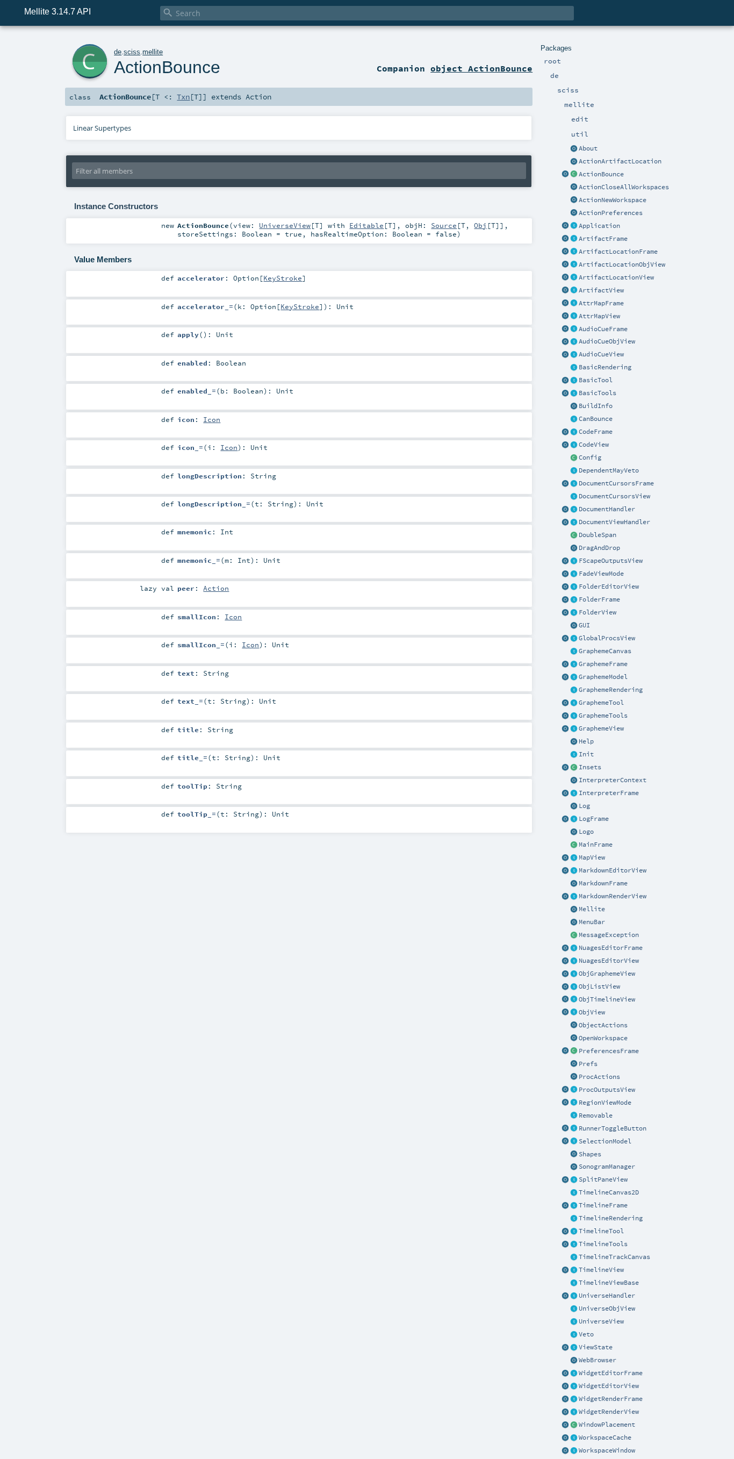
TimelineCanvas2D (609, 1192)
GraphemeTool (601, 702)
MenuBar (592, 922)
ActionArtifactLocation (620, 161)
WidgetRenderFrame (611, 1399)
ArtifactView (601, 290)
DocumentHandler (607, 509)
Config (590, 457)
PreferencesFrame (609, 1051)
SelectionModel (605, 1141)
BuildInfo (596, 406)
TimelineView (601, 1270)
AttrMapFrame (601, 303)
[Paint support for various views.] (574, 367)
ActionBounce (601, 174)
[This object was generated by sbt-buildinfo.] (574, 406)
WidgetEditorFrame (611, 1373)
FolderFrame (599, 599)
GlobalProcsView (607, 638)
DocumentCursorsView (614, 496)
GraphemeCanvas (605, 651)
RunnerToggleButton (612, 1128)
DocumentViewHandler (614, 522)
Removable (596, 1115)
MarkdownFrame (603, 883)
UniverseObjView (607, 1308)
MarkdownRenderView (612, 896)
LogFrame (594, 819)
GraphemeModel (603, 677)
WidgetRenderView (609, 1411)
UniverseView (601, 1321)
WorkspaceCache (605, 1437)
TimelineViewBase (609, 1282)
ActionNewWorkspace (612, 200)
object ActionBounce (481, 68)
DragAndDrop (599, 548)
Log (584, 806)
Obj (480, 225)
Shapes (590, 1154)
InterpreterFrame (609, 793)
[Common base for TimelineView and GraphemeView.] (574, 1283)
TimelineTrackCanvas (614, 1257)
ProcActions (599, 1077)
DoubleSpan (597, 535)
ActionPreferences (611, 213)
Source (444, 225)
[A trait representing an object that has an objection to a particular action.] (574, 1335)
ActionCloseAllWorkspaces (624, 187)
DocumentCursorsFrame (616, 483)
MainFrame (596, 844)
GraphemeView (601, 728)
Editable (366, 225)
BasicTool (596, 380)
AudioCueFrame (603, 329)
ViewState (596, 1347)
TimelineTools (603, 1244)
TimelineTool (601, 1231)
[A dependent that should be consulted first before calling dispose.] (574, 471)
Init (586, 754)
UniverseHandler (607, 1295)
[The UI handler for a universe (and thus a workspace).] (574, 1296)
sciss (132, 52)
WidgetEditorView (609, 1386)
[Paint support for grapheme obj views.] (574, 690)
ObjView (592, 1012)
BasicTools (597, 393)
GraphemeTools (603, 715)
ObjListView (599, 986)
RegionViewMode (605, 1102)
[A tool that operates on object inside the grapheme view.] (574, 703)
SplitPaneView (603, 1179)
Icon (211, 419)
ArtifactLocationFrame (618, 251)
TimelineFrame (603, 1205)
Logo (586, 831)
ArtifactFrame (603, 238)
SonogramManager (607, 1166)
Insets (590, 767)
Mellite (592, 909)
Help (586, 741)
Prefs (588, 1064)
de (117, 52)
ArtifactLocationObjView (622, 264)
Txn (183, 97)
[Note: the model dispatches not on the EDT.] (574, 509)
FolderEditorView (609, 586)
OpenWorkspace (603, 1038)
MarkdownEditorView (612, 870)
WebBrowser (597, 1360)
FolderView (597, 612)
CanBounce (596, 419)
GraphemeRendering (611, 689)
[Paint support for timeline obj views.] (574, 1218)
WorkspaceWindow (607, 1450)
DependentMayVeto (609, 470)
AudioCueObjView (607, 341)
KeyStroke (282, 278)
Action (216, 588)
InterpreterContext (612, 780)
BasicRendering (605, 367)
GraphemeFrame (603, 664)
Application (599, 226)
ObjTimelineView (607, 999)
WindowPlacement (607, 1424)
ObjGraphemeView (607, 973)
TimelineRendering (611, 1218)
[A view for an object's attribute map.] (574, 316)
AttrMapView (599, 316)
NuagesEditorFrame (611, 948)
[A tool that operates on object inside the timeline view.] (574, 1231)
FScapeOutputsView (611, 560)
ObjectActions (603, 1025)
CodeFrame (596, 431)
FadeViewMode (601, 573)
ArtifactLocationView (616, 277)
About (588, 148)
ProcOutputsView (607, 1089)
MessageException (609, 935)
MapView (592, 857)
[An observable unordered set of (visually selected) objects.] (574, 1142)
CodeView (594, 444)
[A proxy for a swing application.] (565, 226)
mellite (152, 52)
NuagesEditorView (609, 960)
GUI (584, 625)
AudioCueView (601, 354)
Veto (586, 1334)
